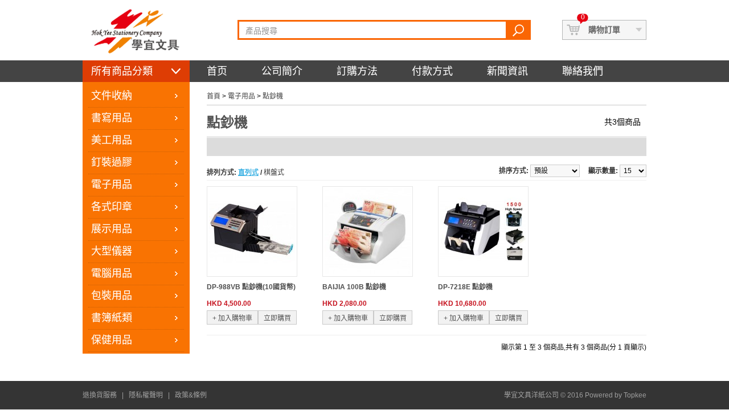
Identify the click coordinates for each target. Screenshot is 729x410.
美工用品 (111, 140)
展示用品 (111, 229)
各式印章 (111, 206)
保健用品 (111, 340)
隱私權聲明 (146, 395)
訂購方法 (357, 71)
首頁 (213, 96)
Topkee (635, 395)
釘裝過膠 (111, 162)
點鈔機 (273, 96)
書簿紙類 (111, 317)
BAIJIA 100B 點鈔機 (354, 287)
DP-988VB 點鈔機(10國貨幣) (251, 287)
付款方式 (432, 71)
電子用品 (111, 184)
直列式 (248, 173)
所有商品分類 (122, 71)
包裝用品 (111, 295)
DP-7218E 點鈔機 (465, 287)
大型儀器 (111, 251)
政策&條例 (191, 395)
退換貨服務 (100, 395)
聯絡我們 (582, 71)
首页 (217, 71)
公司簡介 (281, 71)
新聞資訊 (507, 71)
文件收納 (111, 95)
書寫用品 (111, 118)
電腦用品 (111, 273)
